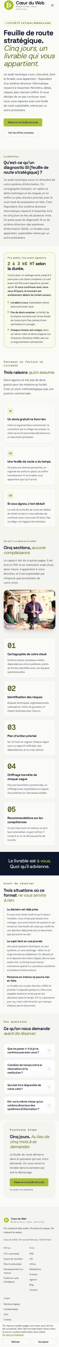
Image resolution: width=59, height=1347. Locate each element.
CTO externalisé (11, 1253)
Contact (33, 1290)
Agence (33, 1279)
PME (31, 1253)
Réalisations (35, 1269)
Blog (31, 1284)
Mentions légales (12, 1304)
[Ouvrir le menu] (52, 5)
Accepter (43, 1341)
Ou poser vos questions (21, 1189)
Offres (32, 1264)
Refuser (15, 1341)
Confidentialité (11, 1309)
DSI (31, 1258)
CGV (6, 1314)
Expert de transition (13, 1258)
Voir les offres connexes (21, 132)
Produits (33, 1274)
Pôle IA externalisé (12, 1264)
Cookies (7, 1319)
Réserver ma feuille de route (23, 122)
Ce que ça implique (13, 1334)
